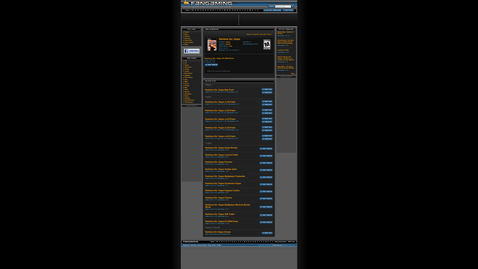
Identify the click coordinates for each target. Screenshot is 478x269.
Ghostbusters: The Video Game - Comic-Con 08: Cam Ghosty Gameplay (285, 41)
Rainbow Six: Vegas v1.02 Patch (220, 128)
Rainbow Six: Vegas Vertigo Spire (221, 169)
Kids (185, 79)
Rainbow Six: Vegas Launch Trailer (221, 155)
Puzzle (186, 83)
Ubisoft (228, 42)
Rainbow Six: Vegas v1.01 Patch (220, 136)
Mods (186, 34)
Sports (186, 96)
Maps (186, 44)
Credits (219, 245)
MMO (186, 81)
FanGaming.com (277, 245)
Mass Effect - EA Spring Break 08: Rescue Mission (285, 67)
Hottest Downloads (280, 241)
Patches (187, 36)
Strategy (187, 98)
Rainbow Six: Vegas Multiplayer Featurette (225, 176)
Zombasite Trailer (283, 50)
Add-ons (187, 38)
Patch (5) (255, 34)
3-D (185, 63)
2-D (185, 61)
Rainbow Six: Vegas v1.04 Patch (220, 110)
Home (187, 10)
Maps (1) (249, 34)
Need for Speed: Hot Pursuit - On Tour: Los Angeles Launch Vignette (285, 58)
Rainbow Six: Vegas (229, 39)
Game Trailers (188, 42)
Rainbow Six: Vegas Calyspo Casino (222, 190)
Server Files (188, 40)
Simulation (188, 94)
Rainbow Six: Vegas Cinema (218, 198)
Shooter (187, 92)
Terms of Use (212, 245)
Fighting (187, 75)
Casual (186, 71)
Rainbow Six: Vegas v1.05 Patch (220, 102)
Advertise (194, 245)
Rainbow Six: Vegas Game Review (221, 148)
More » (293, 73)
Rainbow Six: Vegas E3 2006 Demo (221, 221)
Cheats (269, 34)
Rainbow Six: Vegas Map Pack (219, 90)
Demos (186, 32)
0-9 (193, 10)
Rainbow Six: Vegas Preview (218, 162)
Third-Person (188, 102)
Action (186, 65)
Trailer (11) (263, 34)
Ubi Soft (228, 44)
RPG (185, 87)
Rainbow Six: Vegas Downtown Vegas (223, 183)
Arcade (186, 69)
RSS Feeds (291, 241)
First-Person (188, 77)
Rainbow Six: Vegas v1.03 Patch (220, 119)
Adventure (187, 67)
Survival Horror (189, 100)
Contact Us (186, 245)
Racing (186, 85)
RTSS (186, 89)
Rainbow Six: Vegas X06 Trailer (220, 214)
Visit (230, 46)
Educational (188, 73)
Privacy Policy (202, 245)
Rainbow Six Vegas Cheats (218, 232)
